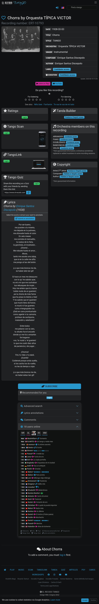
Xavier (30, 502)
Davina (30, 511)
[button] (62, 7)
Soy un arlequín (39, 466)
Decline (93, 600)
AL (28, 433)
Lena (29, 457)
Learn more (55, 600)
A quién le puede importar (47, 505)
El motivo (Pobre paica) (44, 514)
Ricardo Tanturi (23, 579)
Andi (29, 466)
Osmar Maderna (66, 579)
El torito (39, 447)
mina (34, 256)
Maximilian (31, 438)
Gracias (37, 469)
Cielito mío (41, 484)
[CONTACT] (66, 574)
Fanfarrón (48, 104)
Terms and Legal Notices (49, 586)
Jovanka (31, 487)
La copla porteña (39, 460)
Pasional (37, 499)
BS (39, 433)
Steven (29, 450)
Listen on (43, 84)
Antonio (31, 496)
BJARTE (30, 441)
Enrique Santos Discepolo (65, 57)
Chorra (53, 35)
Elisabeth (31, 490)
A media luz (39, 454)
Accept (85, 600)
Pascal (29, 454)
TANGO (53, 40)
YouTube (58, 84)
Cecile (30, 517)
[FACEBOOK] (49, 574)
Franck (30, 523)
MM (44, 433)
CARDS (92, 570)
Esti (28, 460)
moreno (31, 444)
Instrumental (57, 52)
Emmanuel (32, 481)
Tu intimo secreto (44, 444)
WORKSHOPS (38, 574)
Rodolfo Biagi (11, 579)
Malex (30, 472)
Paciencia (43, 481)
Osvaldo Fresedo (52, 579)
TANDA (54, 570)
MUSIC (21, 570)
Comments (30, 419)
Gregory (31, 484)
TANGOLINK (42, 570)
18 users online (32, 426)
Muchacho (39, 517)
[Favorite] (4, 17)
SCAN (30, 570)
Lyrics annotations (33, 412)
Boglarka (30, 463)
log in (63, 554)
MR (22, 433)
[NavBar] (95, 2)
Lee (29, 478)
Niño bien (38, 104)
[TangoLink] (38, 438)
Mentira (39, 523)
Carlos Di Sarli (56, 582)
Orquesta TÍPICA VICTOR (65, 46)
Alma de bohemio (43, 526)
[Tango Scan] (37, 444)
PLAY (12, 570)
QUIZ (63, 570)
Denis (30, 447)
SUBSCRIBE (51, 386)
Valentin (31, 526)
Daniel (30, 514)
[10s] (49, 94)
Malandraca (42, 490)
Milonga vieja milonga (42, 478)
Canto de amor (42, 496)
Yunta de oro (39, 457)
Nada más (39, 508)
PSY (83, 570)
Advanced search (33, 406)
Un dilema (40, 511)
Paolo (29, 469)
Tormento (43, 438)
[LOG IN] (57, 7)
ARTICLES (73, 570)
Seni (29, 499)
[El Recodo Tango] (5, 569)
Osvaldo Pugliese (37, 579)
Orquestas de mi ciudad (46, 463)
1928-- (55, 29)
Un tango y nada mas (45, 441)
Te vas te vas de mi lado (64, 104)
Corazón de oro (41, 502)
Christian (31, 505)
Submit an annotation (25, 219)
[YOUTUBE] (60, 574)
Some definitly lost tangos (84, 579)
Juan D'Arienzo (43, 582)
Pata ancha (40, 475)
